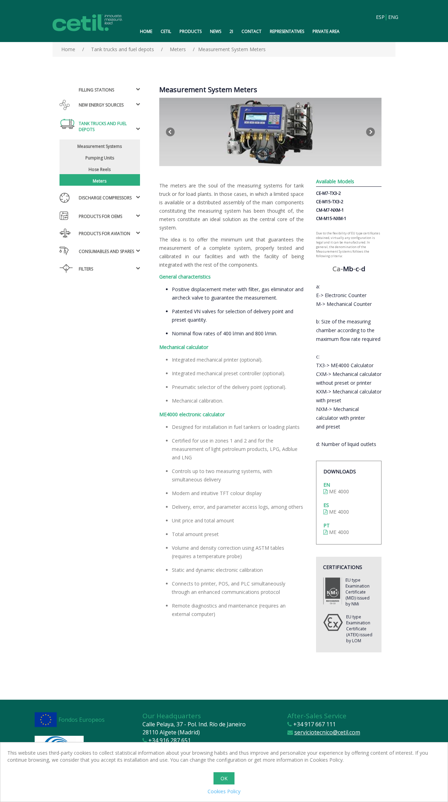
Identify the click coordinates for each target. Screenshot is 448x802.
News (215, 31)
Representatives (287, 31)
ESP (380, 17)
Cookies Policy (224, 791)
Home (146, 31)
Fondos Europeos (81, 720)
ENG (392, 17)
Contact (251, 31)
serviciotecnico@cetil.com (327, 732)
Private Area (326, 31)
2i (231, 31)
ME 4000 (338, 491)
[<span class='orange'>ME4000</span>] (270, 132)
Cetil (166, 31)
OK (223, 778)
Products (191, 31)
